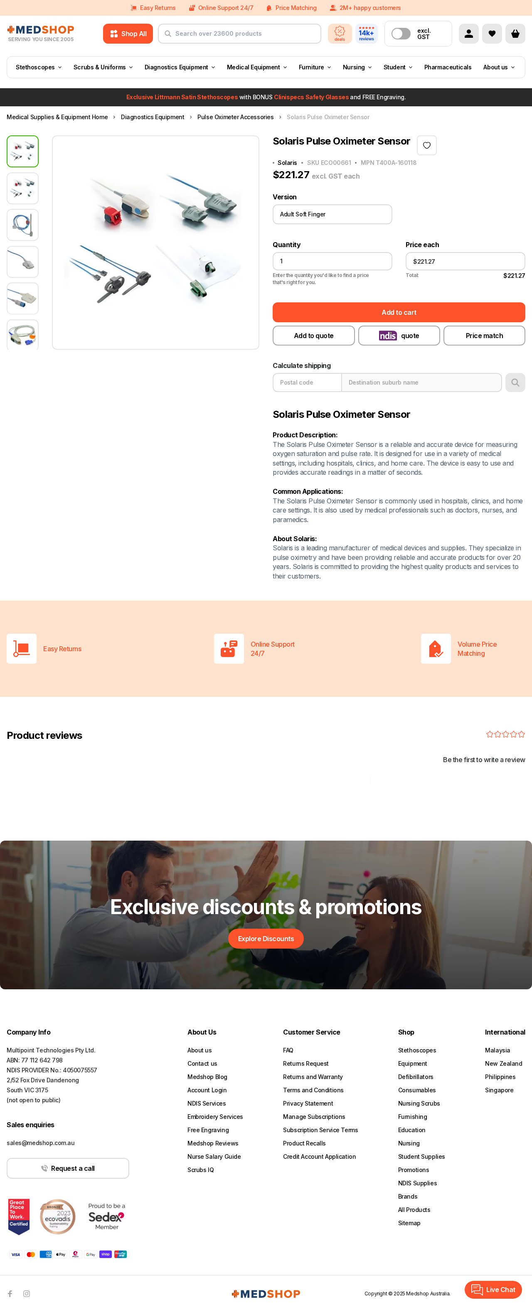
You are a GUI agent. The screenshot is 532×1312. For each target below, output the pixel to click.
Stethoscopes (35, 67)
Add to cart (399, 312)
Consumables (417, 1090)
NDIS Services (206, 1103)
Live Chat (500, 1289)
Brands (407, 1196)
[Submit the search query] (168, 37)
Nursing (354, 67)
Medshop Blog (207, 1076)
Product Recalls (304, 1143)
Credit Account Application (319, 1156)
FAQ (288, 1050)
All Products (414, 1209)
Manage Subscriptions (314, 1116)
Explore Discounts (266, 938)
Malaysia (497, 1050)
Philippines (500, 1076)
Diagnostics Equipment (176, 67)
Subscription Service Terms (320, 1129)
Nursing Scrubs (419, 1103)
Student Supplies (421, 1156)
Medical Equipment (253, 67)
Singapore (499, 1090)
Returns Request (306, 1063)
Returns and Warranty (313, 1076)
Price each (422, 245)
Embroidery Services (215, 1116)
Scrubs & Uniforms (100, 67)
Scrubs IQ (200, 1169)
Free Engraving (208, 1129)
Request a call (72, 1168)
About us (495, 67)
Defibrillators (415, 1076)
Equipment (412, 1063)
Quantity (286, 245)
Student (395, 67)
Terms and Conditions (313, 1090)
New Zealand (503, 1063)
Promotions (413, 1169)
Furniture (311, 67)
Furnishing (412, 1116)
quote (410, 335)
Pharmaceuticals (448, 67)
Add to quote (314, 335)
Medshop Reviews (213, 1143)
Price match (484, 335)
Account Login (207, 1090)
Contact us (202, 1063)
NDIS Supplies (417, 1183)
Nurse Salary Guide (214, 1156)
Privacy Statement (308, 1103)
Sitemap (409, 1222)
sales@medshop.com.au (41, 1142)
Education (412, 1129)
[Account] (469, 34)
